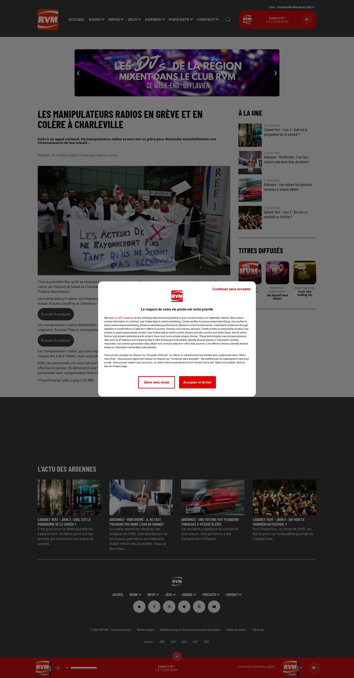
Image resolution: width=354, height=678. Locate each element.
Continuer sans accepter (231, 288)
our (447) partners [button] (123, 317)
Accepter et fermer (197, 382)
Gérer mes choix (156, 382)
